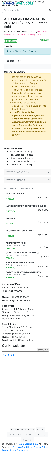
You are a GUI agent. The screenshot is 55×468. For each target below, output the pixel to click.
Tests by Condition (17, 172)
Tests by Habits (15, 180)
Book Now (43, 197)
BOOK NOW (10, 41)
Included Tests (13, 60)
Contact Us (22, 450)
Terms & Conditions (22, 447)
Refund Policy (9, 450)
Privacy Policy (41, 447)
